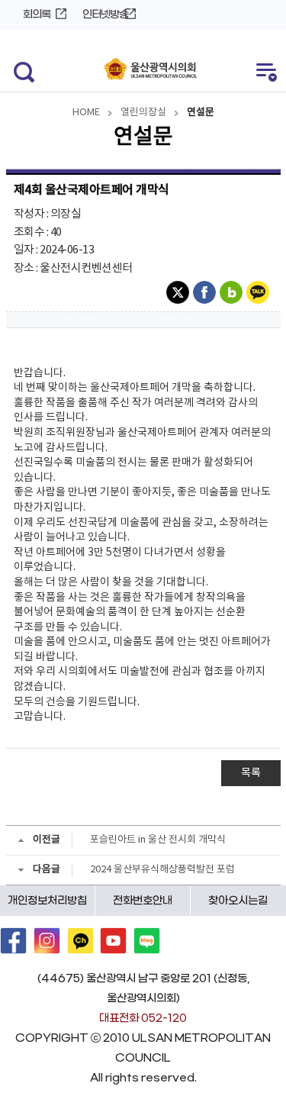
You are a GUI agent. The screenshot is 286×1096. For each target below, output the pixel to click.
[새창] (13, 940)
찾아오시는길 (238, 901)
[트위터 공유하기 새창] (179, 292)
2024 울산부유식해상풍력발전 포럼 (162, 869)
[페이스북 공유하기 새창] (206, 292)
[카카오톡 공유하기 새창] (259, 292)
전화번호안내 (142, 901)
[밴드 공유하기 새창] (233, 292)
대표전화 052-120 (143, 1018)
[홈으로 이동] (151, 69)
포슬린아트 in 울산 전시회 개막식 (158, 840)
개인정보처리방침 (47, 901)
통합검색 (20, 70)
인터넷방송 (105, 14)
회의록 (36, 14)
